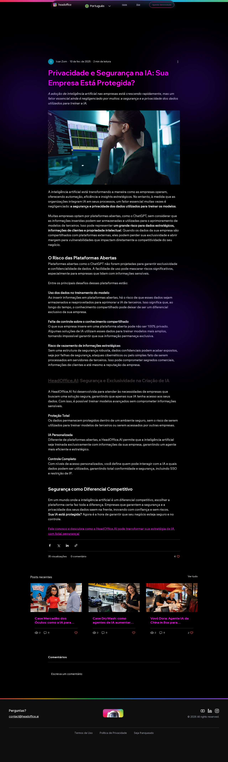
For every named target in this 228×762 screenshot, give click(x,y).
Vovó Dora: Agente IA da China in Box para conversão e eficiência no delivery (170, 620)
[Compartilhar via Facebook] (49, 545)
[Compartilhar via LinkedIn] (67, 545)
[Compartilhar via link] (76, 545)
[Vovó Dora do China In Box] (172, 597)
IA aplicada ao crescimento (102, 37)
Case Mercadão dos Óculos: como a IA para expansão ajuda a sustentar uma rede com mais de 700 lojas (54, 620)
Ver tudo (193, 576)
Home (124, 5)
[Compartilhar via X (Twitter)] (58, 545)
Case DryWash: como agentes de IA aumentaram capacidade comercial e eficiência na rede (114, 620)
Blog (138, 5)
